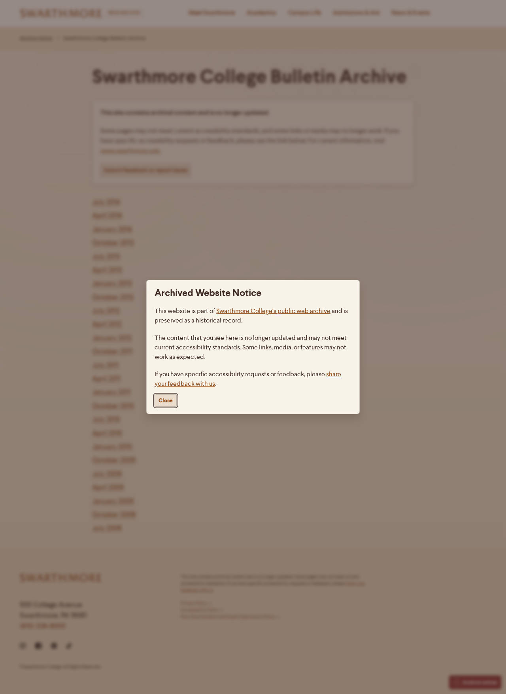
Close (166, 400)
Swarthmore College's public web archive (273, 311)
